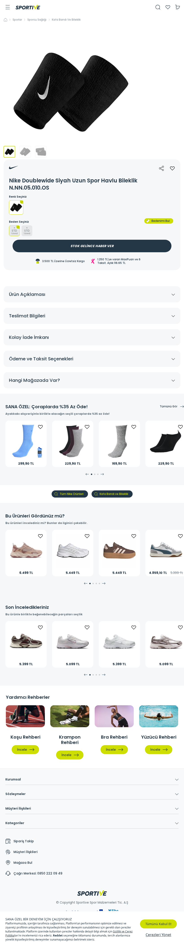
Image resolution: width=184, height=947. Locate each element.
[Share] (161, 168)
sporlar (17, 19)
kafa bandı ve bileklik (66, 19)
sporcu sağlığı (36, 19)
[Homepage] (27, 7)
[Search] (158, 7)
